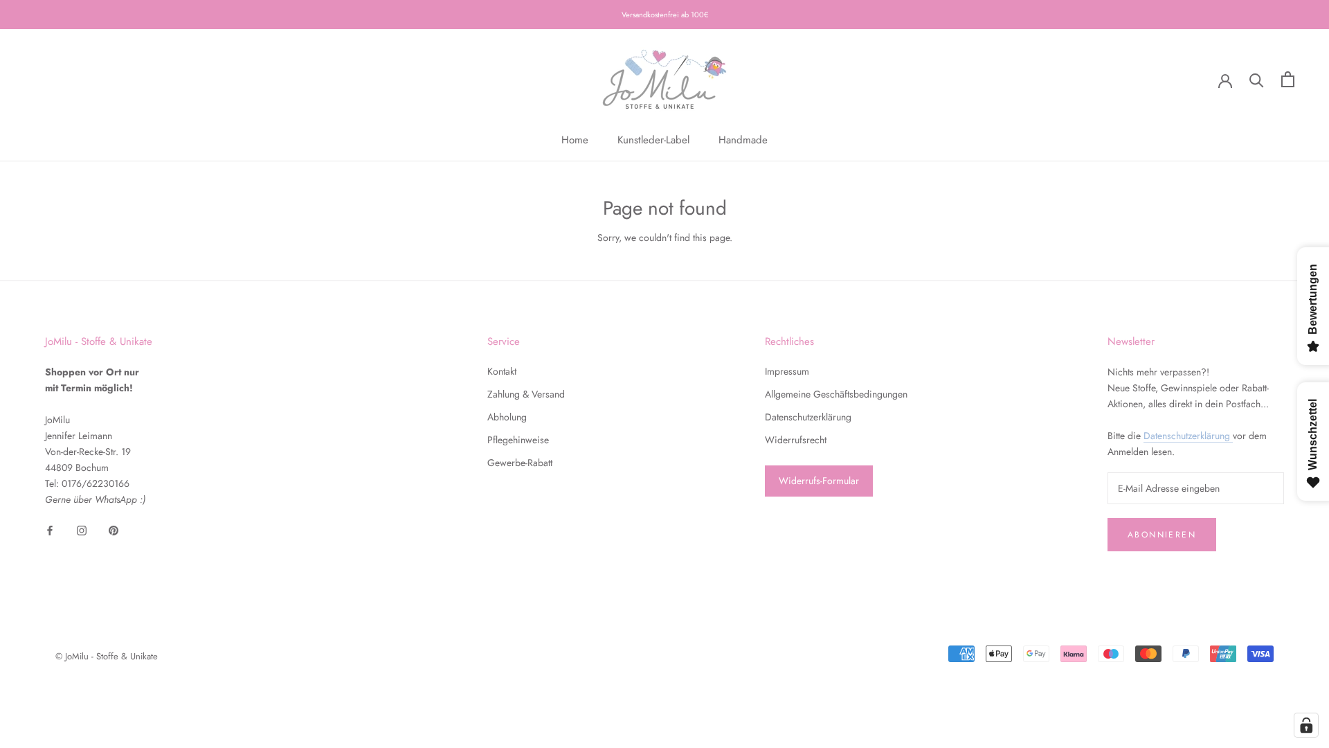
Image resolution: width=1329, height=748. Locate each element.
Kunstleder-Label (653, 140)
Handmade (743, 140)
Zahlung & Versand (526, 394)
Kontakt (501, 371)
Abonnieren (1162, 534)
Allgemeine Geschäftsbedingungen (836, 394)
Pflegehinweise (518, 440)
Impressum (787, 371)
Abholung (507, 417)
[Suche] (1256, 79)
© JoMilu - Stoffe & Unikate (106, 656)
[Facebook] (50, 529)
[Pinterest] (113, 529)
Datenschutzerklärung (808, 417)
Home (574, 140)
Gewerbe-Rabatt (519, 463)
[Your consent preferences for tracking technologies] (1306, 725)
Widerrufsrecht (795, 440)
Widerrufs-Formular (819, 481)
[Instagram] (82, 529)
